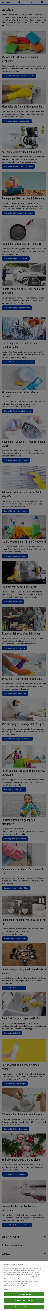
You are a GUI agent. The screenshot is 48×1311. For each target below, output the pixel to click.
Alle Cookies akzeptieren (24, 1307)
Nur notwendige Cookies (24, 1300)
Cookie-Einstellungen (24, 1294)
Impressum (8, 1290)
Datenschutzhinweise (12, 1285)
